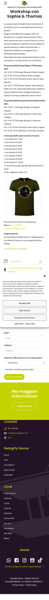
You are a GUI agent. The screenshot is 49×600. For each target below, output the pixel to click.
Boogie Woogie (9, 493)
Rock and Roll (9, 518)
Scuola (6, 455)
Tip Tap (6, 503)
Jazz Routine (9, 528)
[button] (44, 276)
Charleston (8, 513)
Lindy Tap (7, 508)
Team (6, 460)
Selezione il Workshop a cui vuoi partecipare (23, 358)
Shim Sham (8, 533)
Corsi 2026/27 (9, 465)
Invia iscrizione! (14, 377)
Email (6, 333)
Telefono (8, 345)
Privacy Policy (30, 324)
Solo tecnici (24, 310)
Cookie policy (31, 585)
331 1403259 (16, 225)
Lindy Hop (7, 498)
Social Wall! (8, 475)
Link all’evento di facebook (15, 249)
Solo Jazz (7, 523)
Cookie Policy (19, 324)
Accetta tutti (24, 303)
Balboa (6, 538)
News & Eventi (9, 470)
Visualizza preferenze (24, 318)
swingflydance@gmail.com (15, 229)
